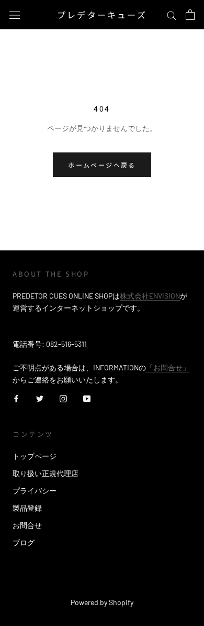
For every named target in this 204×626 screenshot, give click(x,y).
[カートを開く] (190, 14)
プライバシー (34, 490)
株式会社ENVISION (150, 295)
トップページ (34, 456)
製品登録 (27, 507)
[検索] (171, 14)
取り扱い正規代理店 (45, 473)
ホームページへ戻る (102, 164)
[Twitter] (39, 397)
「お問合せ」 (168, 367)
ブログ (24, 542)
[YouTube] (86, 397)
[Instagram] (63, 397)
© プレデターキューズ (102, 588)
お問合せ (27, 525)
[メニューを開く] (14, 14)
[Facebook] (16, 397)
